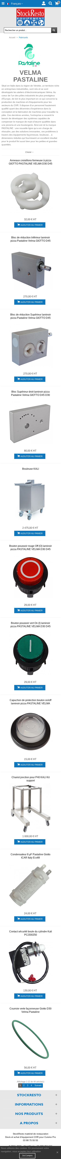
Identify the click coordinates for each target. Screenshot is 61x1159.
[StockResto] (30, 17)
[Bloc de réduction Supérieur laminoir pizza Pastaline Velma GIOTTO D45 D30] (30, 345)
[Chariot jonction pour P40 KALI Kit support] (30, 808)
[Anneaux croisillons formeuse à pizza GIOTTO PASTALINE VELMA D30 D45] (30, 191)
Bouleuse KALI (30, 468)
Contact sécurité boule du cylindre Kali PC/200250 (30, 933)
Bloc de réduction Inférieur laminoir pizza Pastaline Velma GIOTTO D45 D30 (30, 240)
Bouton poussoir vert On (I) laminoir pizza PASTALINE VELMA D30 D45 (30, 625)
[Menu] (3, 3)
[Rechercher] (50, 3)
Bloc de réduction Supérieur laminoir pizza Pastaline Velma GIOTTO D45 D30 (30, 317)
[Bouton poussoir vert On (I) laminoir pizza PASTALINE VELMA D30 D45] (30, 654)
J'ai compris (27, 1155)
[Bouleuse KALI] (30, 500)
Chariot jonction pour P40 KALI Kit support (31, 779)
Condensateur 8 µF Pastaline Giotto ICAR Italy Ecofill (30, 856)
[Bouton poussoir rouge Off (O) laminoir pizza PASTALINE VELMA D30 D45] (30, 577)
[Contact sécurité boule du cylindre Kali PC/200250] (30, 962)
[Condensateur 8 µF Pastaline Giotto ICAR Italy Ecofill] (30, 885)
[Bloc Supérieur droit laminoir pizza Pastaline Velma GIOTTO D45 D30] (30, 422)
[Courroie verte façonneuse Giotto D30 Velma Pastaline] (30, 1039)
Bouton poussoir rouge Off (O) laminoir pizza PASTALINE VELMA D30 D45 (30, 548)
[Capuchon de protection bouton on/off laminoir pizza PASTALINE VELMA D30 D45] (30, 731)
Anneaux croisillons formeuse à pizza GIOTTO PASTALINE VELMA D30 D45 (30, 162)
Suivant (39, 1085)
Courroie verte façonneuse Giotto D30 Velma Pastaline (30, 1010)
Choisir (28, 152)
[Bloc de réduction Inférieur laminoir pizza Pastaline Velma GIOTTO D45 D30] (30, 268)
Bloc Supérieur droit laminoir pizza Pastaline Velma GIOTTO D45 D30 (30, 393)
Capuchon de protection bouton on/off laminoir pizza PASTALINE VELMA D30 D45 (30, 703)
